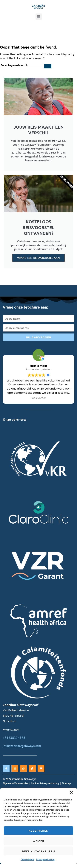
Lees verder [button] (38, 398)
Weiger (38, 841)
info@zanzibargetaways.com (22, 746)
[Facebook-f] (6, 768)
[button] (71, 792)
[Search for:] (22, 65)
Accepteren (38, 831)
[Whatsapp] (23, 768)
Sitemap (66, 783)
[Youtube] (41, 768)
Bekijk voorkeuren (38, 851)
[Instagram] (14, 768)
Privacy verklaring (49, 783)
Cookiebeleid (27, 859)
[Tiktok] (32, 768)
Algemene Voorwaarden (16, 783)
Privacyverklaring (45, 859)
